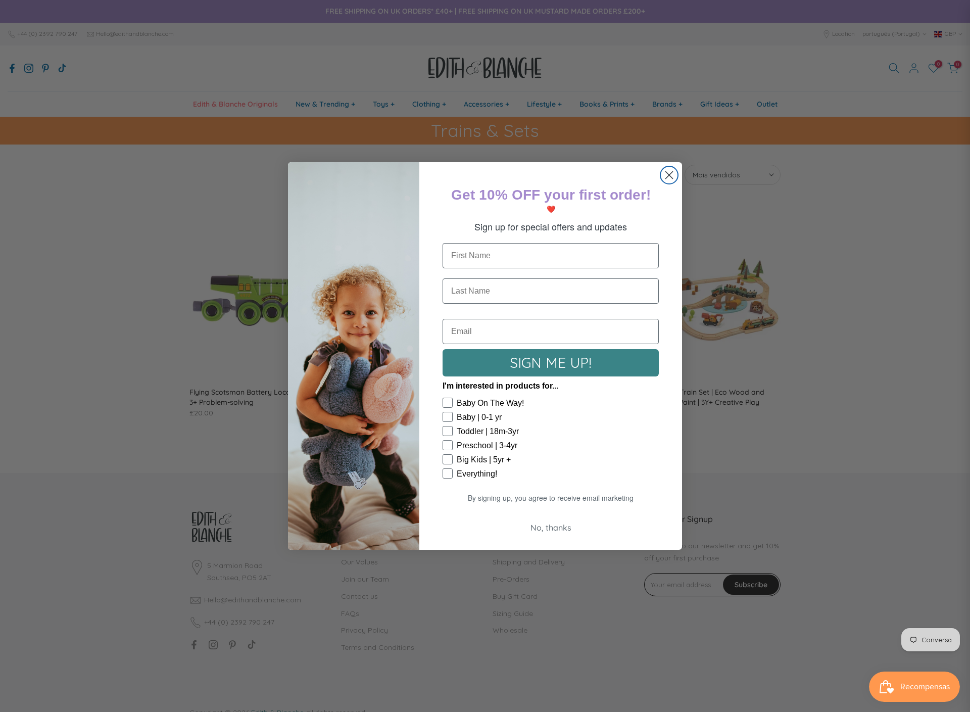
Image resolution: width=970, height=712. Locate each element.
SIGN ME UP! (551, 362)
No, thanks (550, 528)
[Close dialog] (669, 175)
